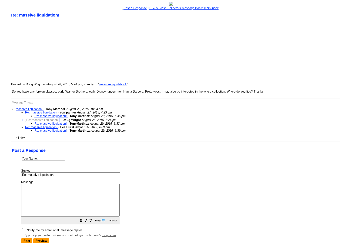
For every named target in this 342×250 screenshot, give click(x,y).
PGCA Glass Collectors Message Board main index (184, 8)
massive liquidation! (113, 84)
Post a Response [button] (135, 8)
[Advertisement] (46, 50)
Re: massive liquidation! (41, 112)
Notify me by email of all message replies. (55, 230)
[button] (81, 221)
